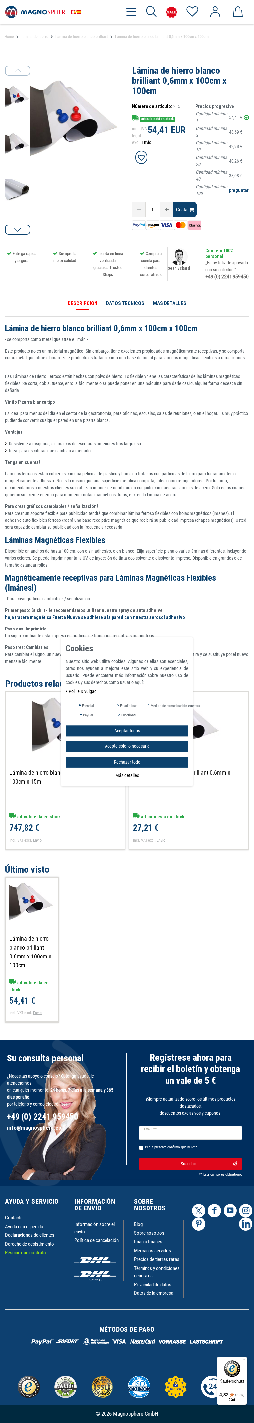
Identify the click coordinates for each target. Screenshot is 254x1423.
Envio (146, 142)
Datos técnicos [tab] (125, 303)
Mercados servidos (152, 1251)
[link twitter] (198, 1210)
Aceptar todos (127, 730)
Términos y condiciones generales (157, 1272)
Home (9, 36)
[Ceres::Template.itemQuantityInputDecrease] (138, 209)
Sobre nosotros (149, 1233)
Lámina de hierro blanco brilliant (81, 36)
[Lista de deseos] (192, 12)
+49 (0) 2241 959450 (227, 276)
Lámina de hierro (34, 36)
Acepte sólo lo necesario (127, 746)
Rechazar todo (127, 762)
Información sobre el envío (94, 1228)
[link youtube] (230, 1210)
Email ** (150, 1129)
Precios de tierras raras (156, 1259)
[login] (215, 12)
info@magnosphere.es (34, 1127)
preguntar (239, 190)
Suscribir (188, 1163)
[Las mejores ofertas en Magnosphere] (171, 12)
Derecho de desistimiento (29, 1244)
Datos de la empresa (153, 1293)
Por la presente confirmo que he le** (171, 1147)
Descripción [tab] (82, 303)
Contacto (14, 1218)
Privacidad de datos (152, 1284)
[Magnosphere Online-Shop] (43, 11)
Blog (138, 1224)
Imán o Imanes (148, 1242)
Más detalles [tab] (169, 303)
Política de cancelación (96, 1240)
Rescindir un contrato (25, 1253)
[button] (17, 230)
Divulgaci (89, 691)
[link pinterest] (198, 1224)
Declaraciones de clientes (29, 1235)
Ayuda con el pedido (24, 1227)
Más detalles (127, 775)
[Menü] (243, 1361)
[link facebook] (214, 1210)
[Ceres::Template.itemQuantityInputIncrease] (166, 209)
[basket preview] (238, 12)
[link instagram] (245, 1210)
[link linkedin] (245, 1224)
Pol (72, 691)
